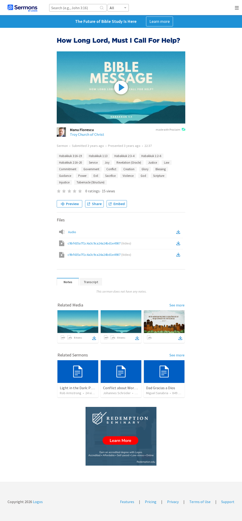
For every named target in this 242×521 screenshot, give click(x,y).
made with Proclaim (168, 129)
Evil (96, 176)
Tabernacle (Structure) (90, 182)
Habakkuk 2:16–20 (70, 163)
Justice (152, 163)
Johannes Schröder (117, 393)
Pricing (150, 501)
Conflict (111, 169)
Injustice (64, 182)
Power (82, 176)
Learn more (159, 21)
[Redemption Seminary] (121, 436)
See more (177, 305)
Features (127, 501)
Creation (128, 169)
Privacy (173, 501)
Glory (145, 169)
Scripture (158, 176)
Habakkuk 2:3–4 (124, 156)
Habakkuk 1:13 (98, 156)
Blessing (161, 169)
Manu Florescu (82, 129)
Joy (107, 163)
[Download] (94, 338)
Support (227, 501)
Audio (72, 232)
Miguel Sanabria (157, 393)
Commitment (67, 169)
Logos (37, 501)
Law (166, 163)
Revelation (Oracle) (129, 163)
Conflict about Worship (122, 387)
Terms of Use (200, 501)
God (143, 176)
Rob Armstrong (70, 393)
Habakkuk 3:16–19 (70, 156)
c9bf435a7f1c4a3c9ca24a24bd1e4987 (99, 243)
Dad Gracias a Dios (160, 387)
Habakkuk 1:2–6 (151, 156)
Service (93, 163)
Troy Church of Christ (87, 134)
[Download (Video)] (179, 243)
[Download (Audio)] (179, 232)
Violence (128, 176)
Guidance (65, 176)
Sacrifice (110, 176)
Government (91, 169)
